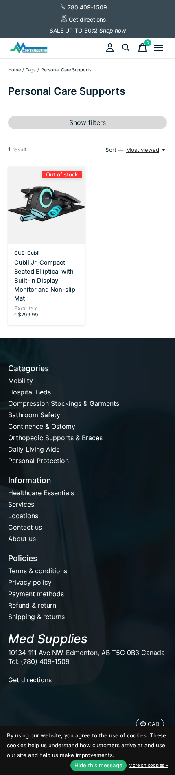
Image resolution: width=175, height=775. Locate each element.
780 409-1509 (86, 7)
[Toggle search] (126, 48)
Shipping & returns (36, 616)
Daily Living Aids (33, 449)
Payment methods (36, 594)
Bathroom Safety (34, 415)
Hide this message (98, 765)
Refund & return (32, 605)
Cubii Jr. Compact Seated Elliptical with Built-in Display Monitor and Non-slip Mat (44, 280)
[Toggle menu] (159, 48)
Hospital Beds (29, 392)
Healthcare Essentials (41, 493)
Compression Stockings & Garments (63, 403)
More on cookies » (148, 765)
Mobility (20, 380)
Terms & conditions (37, 571)
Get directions (86, 19)
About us (22, 538)
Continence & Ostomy (41, 426)
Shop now (112, 30)
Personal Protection (38, 461)
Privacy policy (30, 582)
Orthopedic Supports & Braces (55, 438)
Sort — (114, 150)
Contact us (25, 527)
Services (21, 504)
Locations (23, 516)
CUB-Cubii (26, 253)
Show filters (87, 122)
